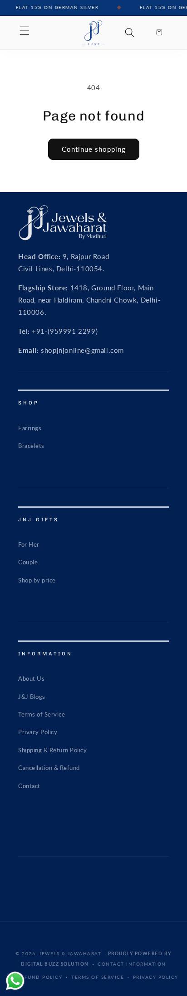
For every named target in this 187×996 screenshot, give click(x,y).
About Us (31, 678)
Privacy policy (155, 977)
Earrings (29, 428)
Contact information (132, 964)
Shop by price (37, 580)
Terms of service (97, 977)
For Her (28, 544)
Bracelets (31, 445)
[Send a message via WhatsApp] (15, 980)
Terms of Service (41, 714)
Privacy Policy (37, 732)
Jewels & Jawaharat (70, 953)
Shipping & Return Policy (52, 750)
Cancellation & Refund (49, 767)
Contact (29, 785)
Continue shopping (94, 149)
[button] (24, 31)
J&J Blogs (31, 696)
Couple (28, 562)
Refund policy (40, 977)
